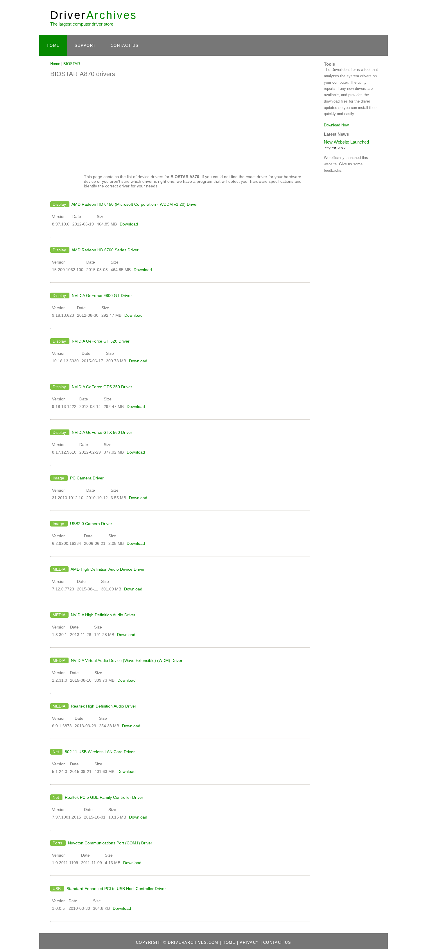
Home (53, 45)
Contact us (277, 942)
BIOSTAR (71, 64)
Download (129, 224)
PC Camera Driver (86, 478)
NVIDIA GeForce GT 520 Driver (100, 341)
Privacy (249, 942)
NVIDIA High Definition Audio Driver (102, 615)
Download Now (336, 125)
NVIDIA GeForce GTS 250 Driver (101, 386)
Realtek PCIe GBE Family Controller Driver (103, 797)
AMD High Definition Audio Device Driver (107, 569)
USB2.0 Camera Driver (90, 523)
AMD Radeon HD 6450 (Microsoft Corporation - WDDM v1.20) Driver (134, 204)
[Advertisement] (180, 124)
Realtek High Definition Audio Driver (103, 706)
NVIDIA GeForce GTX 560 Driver (101, 432)
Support (85, 45)
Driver (93, 15)
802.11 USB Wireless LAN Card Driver (99, 751)
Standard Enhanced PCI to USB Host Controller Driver (115, 888)
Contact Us (125, 45)
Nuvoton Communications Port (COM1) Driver (109, 843)
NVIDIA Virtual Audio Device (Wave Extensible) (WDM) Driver (126, 660)
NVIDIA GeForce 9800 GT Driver (101, 295)
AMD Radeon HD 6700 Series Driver (105, 250)
